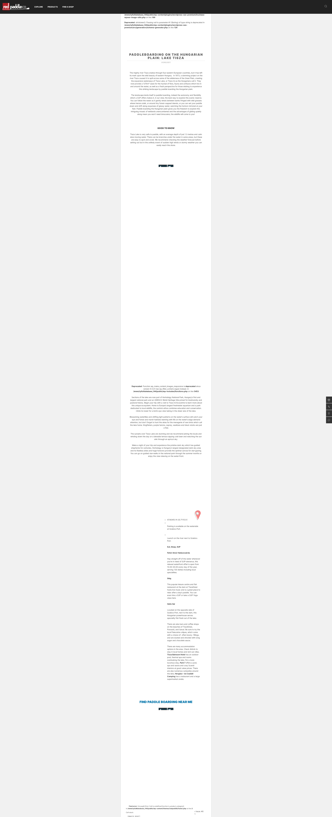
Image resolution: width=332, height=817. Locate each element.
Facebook (163, 166)
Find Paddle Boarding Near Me (166, 702)
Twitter (170, 166)
